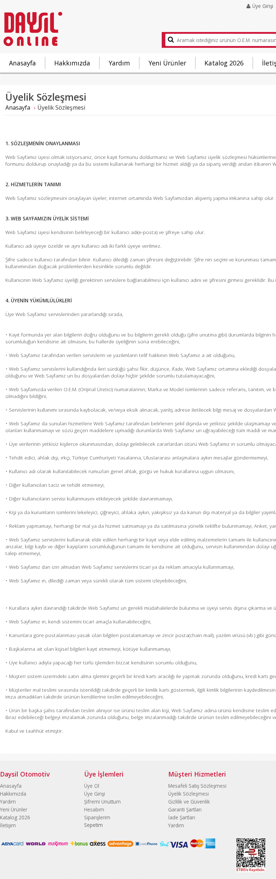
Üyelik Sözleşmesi (188, 793)
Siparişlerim (97, 817)
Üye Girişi (94, 793)
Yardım (119, 63)
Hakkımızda (72, 63)
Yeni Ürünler (167, 63)
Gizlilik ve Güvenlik (189, 801)
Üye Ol (91, 785)
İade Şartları (181, 817)
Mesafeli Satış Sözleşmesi (197, 785)
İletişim (8, 825)
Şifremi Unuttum (102, 801)
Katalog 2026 (224, 63)
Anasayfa (22, 63)
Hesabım (94, 809)
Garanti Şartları (185, 809)
